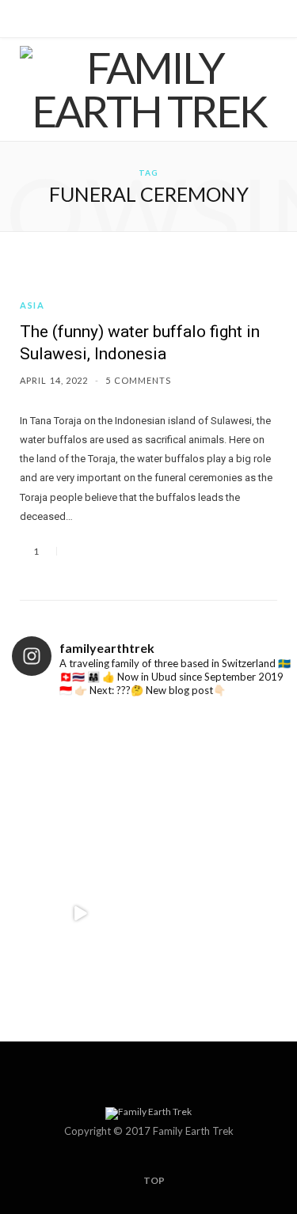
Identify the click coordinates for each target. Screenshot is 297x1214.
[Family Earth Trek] (148, 89)
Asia (32, 305)
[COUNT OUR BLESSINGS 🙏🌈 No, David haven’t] (217, 913)
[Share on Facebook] (79, 551)
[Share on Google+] (117, 551)
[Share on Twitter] (98, 551)
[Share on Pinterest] (136, 551)
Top (153, 1180)
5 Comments (138, 380)
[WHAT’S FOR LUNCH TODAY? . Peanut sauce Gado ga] (80, 913)
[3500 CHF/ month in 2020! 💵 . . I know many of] (217, 777)
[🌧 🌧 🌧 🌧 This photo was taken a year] (80, 777)
